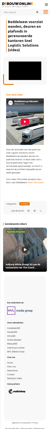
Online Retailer (14, 339)
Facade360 (12, 332)
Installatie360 (13, 328)
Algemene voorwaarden (21, 423)
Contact (11, 374)
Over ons (11, 366)
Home (10, 362)
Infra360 (11, 336)
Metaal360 (12, 343)
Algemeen (11, 232)
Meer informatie (36, 182)
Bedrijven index (14, 378)
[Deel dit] (28, 211)
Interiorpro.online (15, 347)
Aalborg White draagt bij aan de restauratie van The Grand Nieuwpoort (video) (23, 267)
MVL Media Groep (15, 351)
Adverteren (12, 370)
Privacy (35, 423)
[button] (46, 4)
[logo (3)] (20, 310)
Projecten (24, 204)
